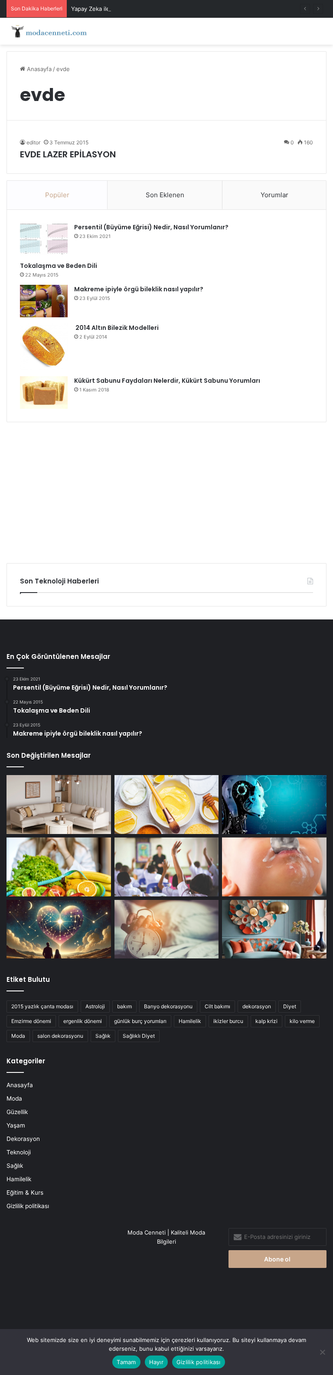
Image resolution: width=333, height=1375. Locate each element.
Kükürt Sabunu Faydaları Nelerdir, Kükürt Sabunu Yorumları (167, 380)
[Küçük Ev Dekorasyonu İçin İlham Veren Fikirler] (59, 804)
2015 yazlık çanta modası (42, 1006)
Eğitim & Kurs (25, 1192)
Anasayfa (38, 68)
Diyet (289, 1006)
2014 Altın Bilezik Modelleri (116, 327)
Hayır (156, 1362)
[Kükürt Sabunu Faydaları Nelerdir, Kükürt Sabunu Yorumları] (44, 392)
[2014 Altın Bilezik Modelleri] (44, 346)
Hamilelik (190, 1021)
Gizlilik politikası (28, 1205)
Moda (18, 1036)
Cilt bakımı (217, 1006)
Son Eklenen (165, 195)
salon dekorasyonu (60, 1036)
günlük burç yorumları (140, 1021)
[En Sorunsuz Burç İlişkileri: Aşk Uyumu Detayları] (59, 929)
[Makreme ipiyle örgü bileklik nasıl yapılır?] (44, 301)
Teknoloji (19, 1152)
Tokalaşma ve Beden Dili (58, 265)
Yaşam (16, 1125)
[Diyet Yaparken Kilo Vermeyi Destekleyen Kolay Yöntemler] (59, 866)
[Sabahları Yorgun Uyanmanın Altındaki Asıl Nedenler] (166, 929)
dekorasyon (256, 1006)
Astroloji (95, 1006)
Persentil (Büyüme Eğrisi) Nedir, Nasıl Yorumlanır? (151, 227)
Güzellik (17, 1111)
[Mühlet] (48, 31)
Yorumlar (274, 195)
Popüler (57, 195)
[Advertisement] (166, 489)
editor (33, 142)
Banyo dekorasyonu (168, 1006)
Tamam (126, 1362)
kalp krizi (266, 1021)
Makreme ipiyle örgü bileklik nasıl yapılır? (138, 289)
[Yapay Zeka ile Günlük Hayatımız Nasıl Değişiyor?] (274, 804)
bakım (124, 1006)
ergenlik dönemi (82, 1021)
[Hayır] (322, 1352)
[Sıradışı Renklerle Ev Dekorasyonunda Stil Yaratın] (274, 929)
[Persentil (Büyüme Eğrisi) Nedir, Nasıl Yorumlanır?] (44, 239)
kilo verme (302, 1021)
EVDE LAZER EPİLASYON (68, 154)
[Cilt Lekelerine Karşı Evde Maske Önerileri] (166, 804)
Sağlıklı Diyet (139, 1036)
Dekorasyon (23, 1138)
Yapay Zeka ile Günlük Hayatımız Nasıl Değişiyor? (137, 8)
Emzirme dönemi (31, 1021)
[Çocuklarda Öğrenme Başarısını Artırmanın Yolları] (166, 866)
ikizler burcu (228, 1021)
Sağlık (103, 1036)
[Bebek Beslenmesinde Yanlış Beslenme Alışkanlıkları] (274, 866)
